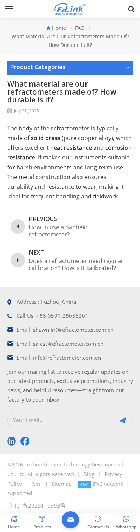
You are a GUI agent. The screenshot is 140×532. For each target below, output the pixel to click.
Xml (37, 483)
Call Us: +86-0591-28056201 (52, 315)
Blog (88, 474)
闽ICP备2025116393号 (37, 505)
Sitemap (62, 483)
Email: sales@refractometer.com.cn (60, 343)
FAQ (80, 27)
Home (59, 27)
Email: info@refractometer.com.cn (59, 357)
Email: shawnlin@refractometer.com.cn (65, 329)
